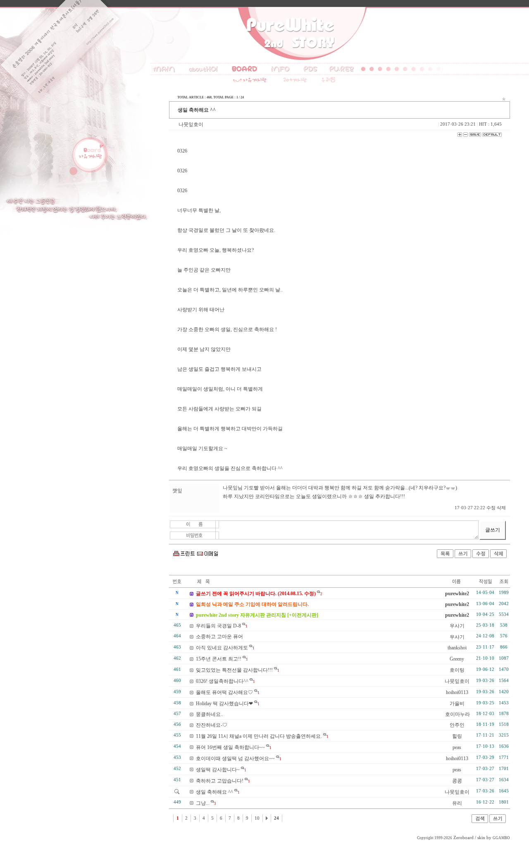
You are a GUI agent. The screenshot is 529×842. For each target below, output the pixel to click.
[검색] (480, 821)
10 (257, 818)
